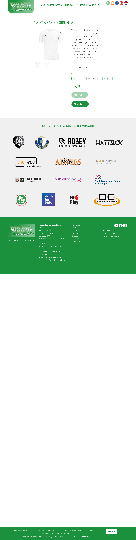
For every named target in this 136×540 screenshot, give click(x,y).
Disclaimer (106, 230)
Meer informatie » (80, 536)
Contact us (76, 241)
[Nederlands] (126, 3)
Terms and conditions (110, 236)
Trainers (75, 230)
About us (75, 227)
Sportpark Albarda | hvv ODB (52, 257)
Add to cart (78, 94)
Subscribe (75, 238)
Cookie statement (109, 233)
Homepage (76, 225)
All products (79, 104)
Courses (75, 236)
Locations (75, 233)
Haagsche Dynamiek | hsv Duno (53, 260)
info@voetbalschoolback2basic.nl (51, 238)
